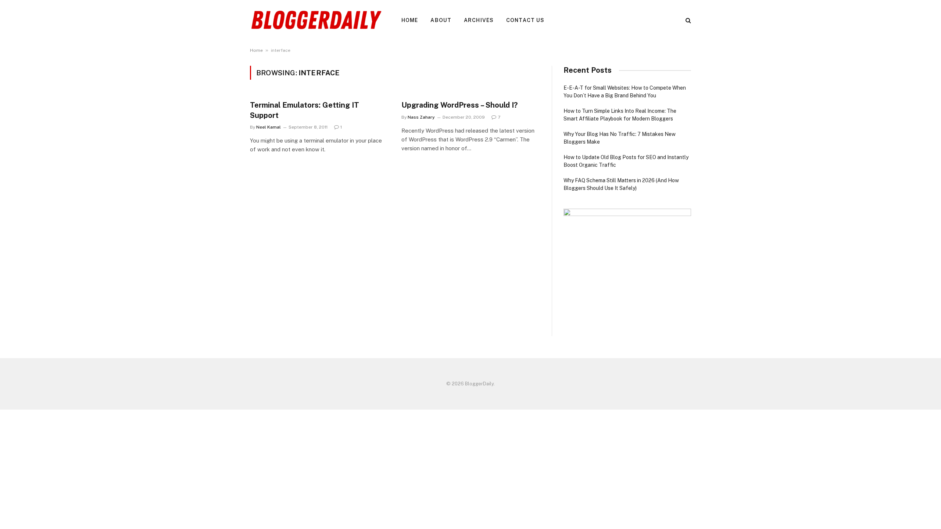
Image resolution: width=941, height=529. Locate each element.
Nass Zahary (421, 117)
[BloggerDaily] (316, 20)
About (440, 20)
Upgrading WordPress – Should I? (459, 105)
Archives (479, 20)
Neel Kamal (268, 127)
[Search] (687, 20)
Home (409, 20)
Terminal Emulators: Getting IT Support (304, 110)
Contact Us (525, 20)
